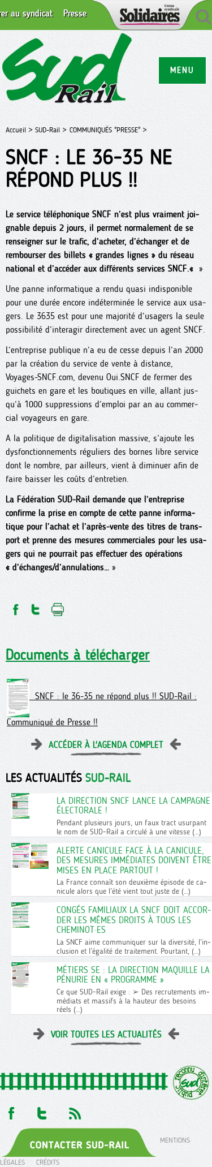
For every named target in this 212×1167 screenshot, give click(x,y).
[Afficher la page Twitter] (42, 1110)
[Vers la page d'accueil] (67, 69)
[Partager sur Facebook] (15, 606)
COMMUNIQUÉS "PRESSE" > (108, 130)
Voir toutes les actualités (106, 1034)
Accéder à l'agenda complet (106, 744)
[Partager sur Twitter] (36, 606)
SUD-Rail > (51, 130)
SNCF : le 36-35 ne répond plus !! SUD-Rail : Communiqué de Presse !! (102, 709)
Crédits (47, 1162)
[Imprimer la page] (57, 606)
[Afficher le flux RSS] (74, 1110)
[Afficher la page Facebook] (10, 1110)
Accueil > (20, 130)
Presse (74, 13)
